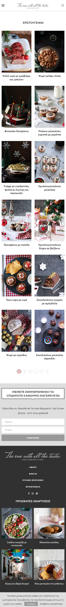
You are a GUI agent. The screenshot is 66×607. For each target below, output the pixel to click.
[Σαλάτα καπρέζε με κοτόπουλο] (17, 523)
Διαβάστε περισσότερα (51, 604)
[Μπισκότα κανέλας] (49, 523)
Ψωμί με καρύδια (16, 355)
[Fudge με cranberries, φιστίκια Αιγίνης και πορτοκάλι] (16, 168)
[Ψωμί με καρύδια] (16, 334)
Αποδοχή (31, 603)
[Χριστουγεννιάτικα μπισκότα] (49, 167)
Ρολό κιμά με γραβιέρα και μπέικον (16, 77)
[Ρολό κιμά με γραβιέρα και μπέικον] (16, 57)
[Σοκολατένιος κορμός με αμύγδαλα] (49, 281)
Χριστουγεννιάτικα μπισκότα (49, 187)
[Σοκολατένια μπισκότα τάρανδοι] (49, 336)
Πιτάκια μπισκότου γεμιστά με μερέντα (49, 132)
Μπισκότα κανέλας (49, 542)
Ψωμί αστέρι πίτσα (49, 75)
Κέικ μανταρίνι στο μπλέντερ (49, 583)
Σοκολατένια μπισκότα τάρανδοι (49, 356)
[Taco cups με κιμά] (16, 279)
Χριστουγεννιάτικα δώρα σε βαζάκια (49, 246)
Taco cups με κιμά (16, 299)
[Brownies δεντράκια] (16, 110)
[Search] (62, 5)
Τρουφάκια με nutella (16, 244)
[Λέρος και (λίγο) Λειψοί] (17, 564)
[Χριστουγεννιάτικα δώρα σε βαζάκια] (49, 225)
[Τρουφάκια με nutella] (16, 224)
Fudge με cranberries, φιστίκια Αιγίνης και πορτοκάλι (16, 189)
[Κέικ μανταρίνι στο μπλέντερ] (49, 564)
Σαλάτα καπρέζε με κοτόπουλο (17, 544)
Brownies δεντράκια (17, 131)
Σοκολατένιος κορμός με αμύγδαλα (49, 301)
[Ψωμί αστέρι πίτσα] (49, 55)
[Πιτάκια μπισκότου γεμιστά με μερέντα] (49, 112)
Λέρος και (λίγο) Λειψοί (17, 583)
